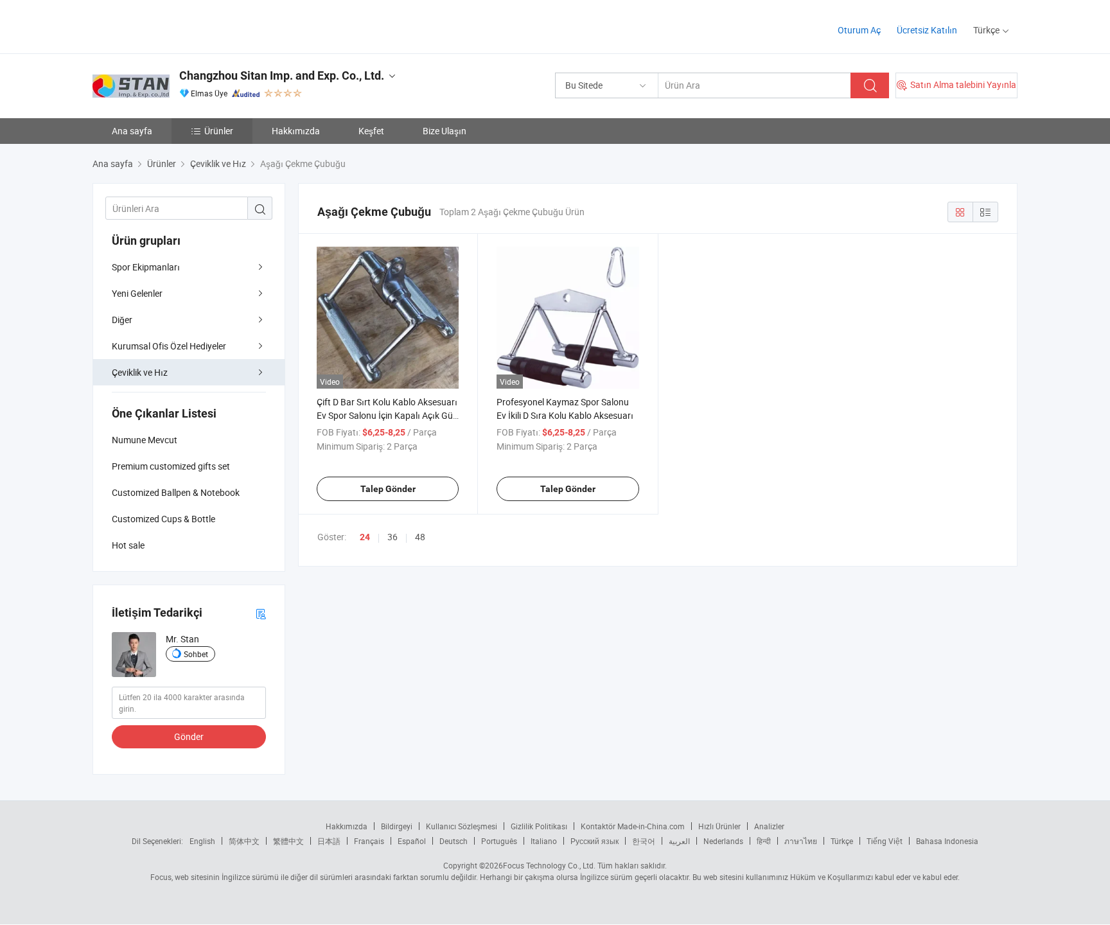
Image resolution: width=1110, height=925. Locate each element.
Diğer (122, 319)
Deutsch (453, 841)
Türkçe (842, 841)
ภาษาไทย (800, 841)
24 (365, 537)
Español (412, 841)
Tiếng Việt (885, 841)
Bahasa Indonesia (947, 841)
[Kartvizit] (261, 613)
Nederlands (723, 841)
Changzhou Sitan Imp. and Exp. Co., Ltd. (281, 75)
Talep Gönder (388, 489)
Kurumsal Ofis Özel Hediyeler (169, 346)
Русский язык (594, 841)
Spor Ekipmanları (146, 267)
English (202, 841)
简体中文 (244, 841)
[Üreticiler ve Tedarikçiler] (175, 25)
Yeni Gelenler (137, 293)
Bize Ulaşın (444, 131)
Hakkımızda (296, 131)
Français (369, 841)
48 (420, 537)
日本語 (328, 841)
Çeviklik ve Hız (140, 372)
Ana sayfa (132, 131)
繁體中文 (288, 841)
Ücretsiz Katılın (927, 30)
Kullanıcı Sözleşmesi (461, 826)
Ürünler (218, 131)
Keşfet (371, 131)
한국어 (643, 841)
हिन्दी (764, 841)
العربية (679, 841)
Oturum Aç (859, 30)
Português (499, 841)
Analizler (769, 826)
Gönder (189, 736)
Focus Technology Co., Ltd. (549, 865)
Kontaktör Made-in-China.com (633, 826)
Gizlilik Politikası (539, 826)
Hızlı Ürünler (719, 826)
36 (392, 537)
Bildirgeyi (396, 826)
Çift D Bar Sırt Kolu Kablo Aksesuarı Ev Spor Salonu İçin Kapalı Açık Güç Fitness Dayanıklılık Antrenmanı (387, 415)
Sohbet (196, 654)
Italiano (544, 841)
